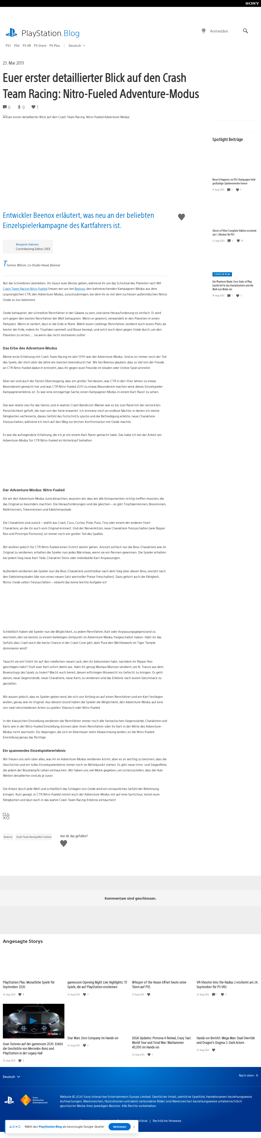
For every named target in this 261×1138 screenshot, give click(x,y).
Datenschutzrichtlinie (132, 1121)
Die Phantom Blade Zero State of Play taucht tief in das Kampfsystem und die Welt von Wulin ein (232, 285)
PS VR (27, 45)
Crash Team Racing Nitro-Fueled (25, 289)
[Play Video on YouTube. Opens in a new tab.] (54, 1034)
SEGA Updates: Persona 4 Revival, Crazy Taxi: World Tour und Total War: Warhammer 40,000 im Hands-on (161, 1042)
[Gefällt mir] (238, 189)
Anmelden (219, 31)
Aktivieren (119, 1126)
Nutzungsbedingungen (96, 1121)
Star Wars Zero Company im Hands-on (92, 1038)
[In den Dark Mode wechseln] (203, 31)
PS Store (40, 45)
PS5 (8, 45)
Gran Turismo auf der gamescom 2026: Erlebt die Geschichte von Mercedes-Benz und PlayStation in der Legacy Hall (33, 1048)
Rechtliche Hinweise (167, 1121)
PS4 (17, 45)
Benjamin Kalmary (27, 244)
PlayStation (50, 32)
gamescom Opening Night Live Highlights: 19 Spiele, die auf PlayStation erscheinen (97, 984)
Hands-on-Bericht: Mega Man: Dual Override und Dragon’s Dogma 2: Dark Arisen (226, 1040)
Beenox (80, 289)
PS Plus (54, 45)
